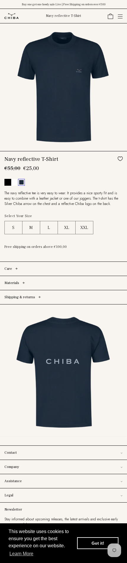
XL (66, 227)
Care (8, 269)
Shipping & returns (20, 297)
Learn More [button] (21, 553)
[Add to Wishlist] (121, 159)
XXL (84, 227)
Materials (12, 283)
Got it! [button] (98, 543)
